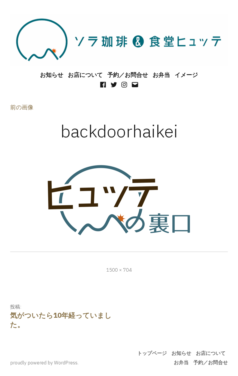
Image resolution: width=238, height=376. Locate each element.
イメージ (186, 75)
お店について (85, 75)
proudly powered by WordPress (43, 362)
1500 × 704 (119, 270)
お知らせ (51, 75)
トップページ (152, 353)
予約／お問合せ (127, 75)
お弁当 (161, 75)
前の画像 (21, 107)
